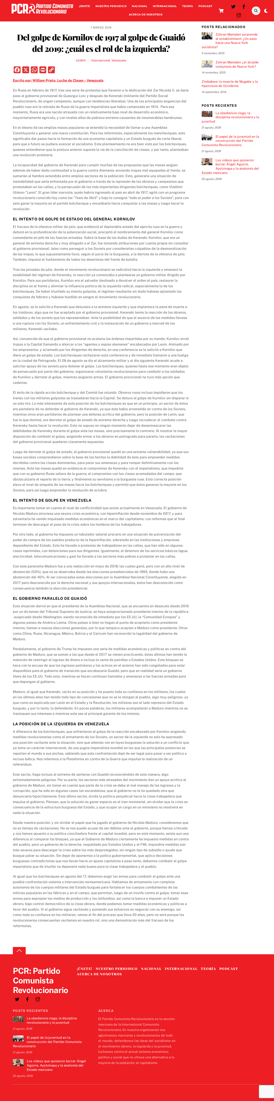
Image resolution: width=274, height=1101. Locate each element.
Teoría (187, 6)
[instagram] (238, 15)
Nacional (139, 6)
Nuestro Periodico (111, 6)
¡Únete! (84, 6)
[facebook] (244, 6)
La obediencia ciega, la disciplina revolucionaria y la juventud (230, 117)
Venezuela (119, 60)
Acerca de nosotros (146, 14)
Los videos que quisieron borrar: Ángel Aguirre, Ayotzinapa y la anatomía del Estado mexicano (230, 166)
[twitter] (233, 6)
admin (81, 60)
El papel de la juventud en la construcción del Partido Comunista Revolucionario (230, 141)
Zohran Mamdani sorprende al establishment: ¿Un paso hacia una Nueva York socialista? (230, 41)
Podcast (205, 6)
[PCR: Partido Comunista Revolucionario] (42, 14)
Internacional (165, 6)
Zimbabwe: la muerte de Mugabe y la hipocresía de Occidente (230, 84)
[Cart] (221, 10)
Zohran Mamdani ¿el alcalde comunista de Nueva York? (237, 64)
